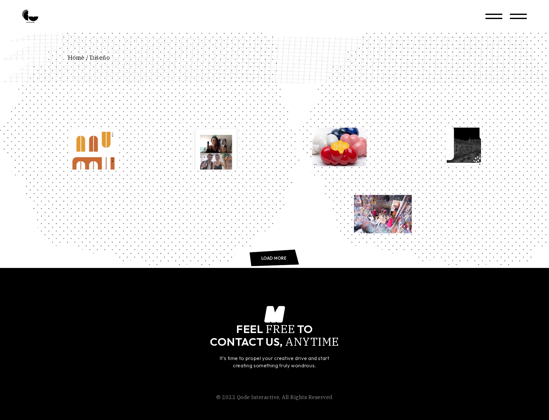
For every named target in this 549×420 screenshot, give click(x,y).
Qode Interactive (258, 397)
